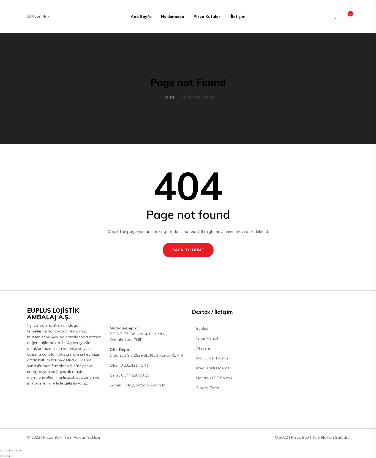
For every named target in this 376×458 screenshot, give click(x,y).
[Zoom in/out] (19, 450)
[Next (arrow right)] (8, 456)
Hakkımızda (172, 16)
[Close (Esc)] (2, 450)
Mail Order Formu (211, 358)
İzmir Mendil (206, 338)
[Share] (8, 450)
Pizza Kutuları (208, 16)
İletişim (238, 16)
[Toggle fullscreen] (13, 450)
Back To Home (188, 250)
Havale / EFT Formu (213, 377)
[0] (347, 17)
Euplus (201, 328)
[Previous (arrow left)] (2, 456)
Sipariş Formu (208, 387)
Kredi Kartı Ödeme (212, 368)
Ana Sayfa (141, 16)
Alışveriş (203, 348)
